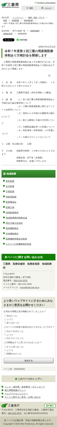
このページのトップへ (30, 379)
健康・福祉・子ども (36, 17)
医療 (5, 20)
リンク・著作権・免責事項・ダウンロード (25, 387)
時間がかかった (14, 353)
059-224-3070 (15, 413)
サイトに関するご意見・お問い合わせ (23, 397)
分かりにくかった (15, 338)
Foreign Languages (46, 2)
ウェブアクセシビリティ (16, 393)
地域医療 (15, 20)
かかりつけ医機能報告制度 (18, 244)
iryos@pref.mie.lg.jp (29, 287)
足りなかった (13, 322)
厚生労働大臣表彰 (14, 223)
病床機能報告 (12, 228)
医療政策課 (7, 34)
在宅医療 (10, 186)
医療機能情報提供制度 (16, 239)
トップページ (17, 17)
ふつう (10, 319)
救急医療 (10, 181)
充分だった (12, 316)
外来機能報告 (12, 233)
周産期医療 (28, 20)
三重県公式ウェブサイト (10, 5)
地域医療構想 (12, 212)
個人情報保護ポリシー (15, 390)
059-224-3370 (20, 280)
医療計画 (10, 207)
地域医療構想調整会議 (16, 218)
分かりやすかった (15, 331)
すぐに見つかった (15, 347)
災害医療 (10, 191)
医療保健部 (35, 31)
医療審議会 (11, 202)
